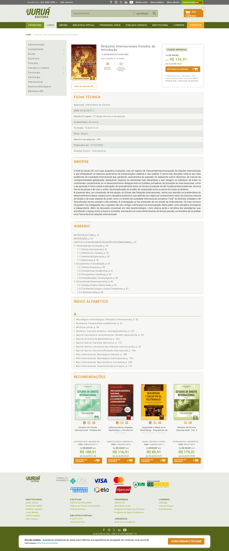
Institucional (160, 25)
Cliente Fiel (119, 503)
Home (28, 35)
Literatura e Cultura (38, 68)
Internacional (35, 82)
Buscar (154, 13)
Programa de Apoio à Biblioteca (129, 512)
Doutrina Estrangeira (39, 86)
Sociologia (34, 77)
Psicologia (34, 72)
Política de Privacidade (80, 503)
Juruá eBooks (32, 512)
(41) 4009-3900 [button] (41, 2)
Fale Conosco (32, 519)
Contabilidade (35, 49)
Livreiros (179, 25)
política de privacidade (47, 543)
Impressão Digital (34, 506)
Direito (32, 54)
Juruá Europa (189, 2)
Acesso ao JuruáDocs (124, 522)
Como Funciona (77, 522)
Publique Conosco (136, 25)
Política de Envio (78, 509)
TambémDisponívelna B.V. (89, 423)
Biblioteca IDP (35, 91)
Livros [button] (50, 25)
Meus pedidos (157, 2)
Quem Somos (32, 503)
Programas (121, 499)
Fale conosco (66, 2)
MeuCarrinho (190, 14)
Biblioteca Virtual (81, 515)
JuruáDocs (120, 519)
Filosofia (33, 63)
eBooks (63, 25)
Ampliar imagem (82, 86)
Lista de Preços (166, 506)
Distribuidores (165, 509)
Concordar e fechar (186, 541)
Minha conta (142, 2)
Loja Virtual (141, 13)
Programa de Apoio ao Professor (129, 509)
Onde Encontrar (33, 516)
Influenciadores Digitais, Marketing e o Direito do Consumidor (120, 430)
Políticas (75, 499)
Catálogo (163, 503)
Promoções (34, 25)
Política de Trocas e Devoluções (85, 506)
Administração (36, 44)
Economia (33, 58)
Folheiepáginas (93, 423)
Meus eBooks (173, 2)
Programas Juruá (110, 25)
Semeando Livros (122, 506)
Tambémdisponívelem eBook (84, 423)
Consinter (195, 25)
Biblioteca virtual (83, 25)
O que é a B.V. (76, 519)
